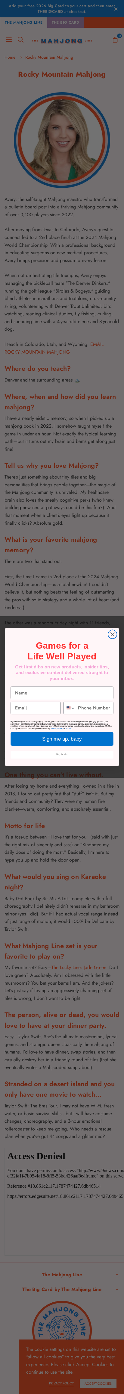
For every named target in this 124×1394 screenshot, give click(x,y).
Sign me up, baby (62, 738)
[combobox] (70, 708)
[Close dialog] (112, 634)
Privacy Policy (57, 728)
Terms (68, 728)
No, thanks (62, 754)
